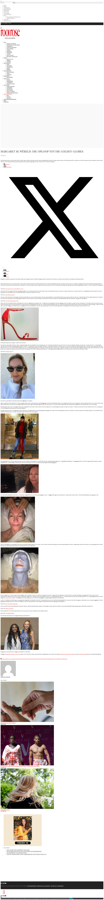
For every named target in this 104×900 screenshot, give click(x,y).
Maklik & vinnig (11, 43)
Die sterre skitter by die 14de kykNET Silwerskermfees (24, 851)
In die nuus (10, 90)
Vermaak (61, 659)
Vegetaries (10, 48)
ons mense (11, 659)
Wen (5, 15)
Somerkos (10, 46)
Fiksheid (9, 74)
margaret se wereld (54, 659)
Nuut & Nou (10, 55)
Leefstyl (6, 11)
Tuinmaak (9, 82)
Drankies (9, 52)
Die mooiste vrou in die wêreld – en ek (14, 288)
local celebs (42, 659)
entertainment (32, 659)
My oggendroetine (9, 613)
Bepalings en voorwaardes (43, 886)
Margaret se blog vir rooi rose (13, 654)
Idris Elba (8, 597)
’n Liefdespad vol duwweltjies (16, 853)
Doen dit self (11, 83)
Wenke (8, 60)
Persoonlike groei (12, 92)
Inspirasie (10, 88)
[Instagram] (4, 883)
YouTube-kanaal (82, 654)
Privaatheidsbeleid (31, 886)
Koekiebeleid (60, 886)
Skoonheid (7, 7)
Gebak (8, 50)
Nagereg (9, 51)
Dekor (8, 79)
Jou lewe (6, 85)
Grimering (10, 66)
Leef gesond (10, 72)
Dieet (8, 73)
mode (27, 659)
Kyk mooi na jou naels (8, 723)
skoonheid (16, 659)
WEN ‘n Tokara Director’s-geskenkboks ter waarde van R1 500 (27, 854)
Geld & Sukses (11, 91)
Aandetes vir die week (13, 44)
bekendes (47, 659)
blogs (37, 659)
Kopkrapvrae (5, 810)
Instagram (63, 654)
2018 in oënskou (9, 608)
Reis (8, 95)
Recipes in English (12, 56)
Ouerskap (9, 87)
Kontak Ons (7, 20)
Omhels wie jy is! (9, 351)
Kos (5, 5)
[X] (2, 883)
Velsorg (9, 65)
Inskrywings (11, 18)
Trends (9, 61)
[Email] (5, 883)
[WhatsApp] (3, 883)
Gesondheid (7, 9)
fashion (65, 659)
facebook (68, 654)
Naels (8, 68)
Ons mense (10, 77)
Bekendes (7, 10)
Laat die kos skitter (10, 294)
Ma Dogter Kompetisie (13, 16)
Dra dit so (10, 59)
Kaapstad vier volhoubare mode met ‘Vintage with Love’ (20, 766)
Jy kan (8, 53)
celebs (3, 659)
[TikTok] (1, 883)
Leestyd (6, 19)
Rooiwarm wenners (10, 99)
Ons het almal (12, 300)
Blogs (8, 96)
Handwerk (10, 81)
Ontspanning (7, 14)
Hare (8, 64)
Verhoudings (11, 86)
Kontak (6, 101)
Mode (5, 6)
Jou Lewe (6, 13)
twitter (72, 654)
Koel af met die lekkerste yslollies (18, 850)
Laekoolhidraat (12, 47)
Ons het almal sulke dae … (11, 603)
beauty (7, 659)
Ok (71, 898)
